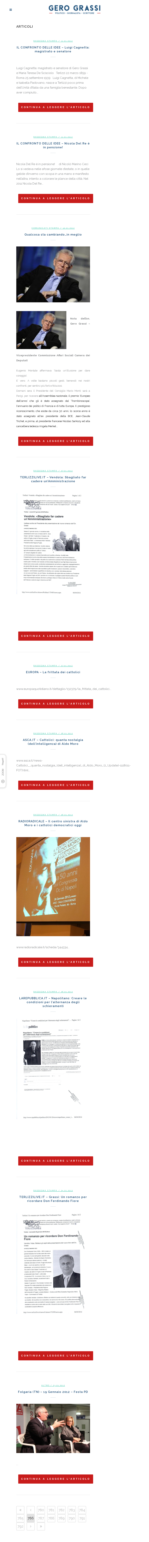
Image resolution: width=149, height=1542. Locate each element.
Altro (45, 1385)
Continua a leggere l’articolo (55, 107)
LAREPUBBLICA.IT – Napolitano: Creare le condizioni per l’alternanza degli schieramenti (53, 1002)
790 (72, 1518)
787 (41, 1518)
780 (41, 1510)
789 (61, 1518)
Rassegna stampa (45, 41)
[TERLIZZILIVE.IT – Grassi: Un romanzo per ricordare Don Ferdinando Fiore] (53, 1274)
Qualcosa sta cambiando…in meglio (53, 234)
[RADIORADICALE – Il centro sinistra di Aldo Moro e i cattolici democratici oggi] (53, 886)
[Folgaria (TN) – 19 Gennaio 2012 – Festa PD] (53, 1428)
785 (20, 1518)
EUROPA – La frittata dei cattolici (53, 672)
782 (61, 1510)
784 (82, 1510)
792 (20, 1526)
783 (72, 1510)
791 (82, 1518)
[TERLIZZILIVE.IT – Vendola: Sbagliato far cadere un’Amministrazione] (53, 554)
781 (51, 1510)
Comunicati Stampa (45, 228)
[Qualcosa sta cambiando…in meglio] (53, 274)
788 (51, 1518)
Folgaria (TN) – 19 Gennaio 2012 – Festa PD (53, 1392)
